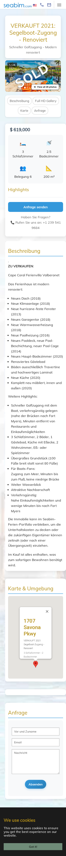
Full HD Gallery (45, 101)
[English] (35, 5)
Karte (24, 110)
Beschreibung (19, 101)
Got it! (33, 846)
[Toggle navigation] (59, 5)
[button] (35, 664)
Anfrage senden (35, 207)
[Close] (47, 611)
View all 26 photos (47, 86)
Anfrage (40, 110)
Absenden (36, 784)
